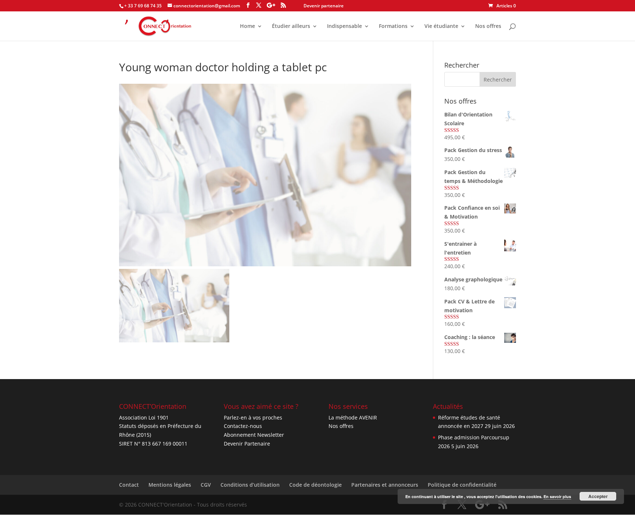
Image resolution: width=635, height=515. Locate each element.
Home (247, 26)
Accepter (598, 496)
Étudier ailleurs (291, 26)
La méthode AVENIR (353, 417)
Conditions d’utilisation (250, 484)
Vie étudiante (441, 26)
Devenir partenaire (324, 6)
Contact (129, 484)
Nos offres (488, 26)
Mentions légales (169, 484)
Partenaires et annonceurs (384, 484)
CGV (206, 484)
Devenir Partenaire (247, 443)
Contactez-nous (243, 425)
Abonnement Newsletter (254, 434)
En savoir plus (557, 496)
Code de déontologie (315, 484)
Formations (393, 26)
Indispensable (344, 26)
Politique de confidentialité (462, 484)
